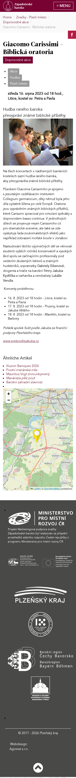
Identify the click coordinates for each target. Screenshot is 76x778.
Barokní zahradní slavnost (24, 382)
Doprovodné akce (18, 60)
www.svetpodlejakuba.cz (21, 341)
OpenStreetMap (52, 488)
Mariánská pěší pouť (20, 378)
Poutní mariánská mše (21, 370)
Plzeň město (18, 83)
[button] (37, 435)
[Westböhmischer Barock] (17, 6)
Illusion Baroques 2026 (22, 366)
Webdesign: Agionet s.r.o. (19, 746)
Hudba (15, 77)
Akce (13, 71)
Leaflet (36, 488)
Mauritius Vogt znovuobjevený (28, 374)
